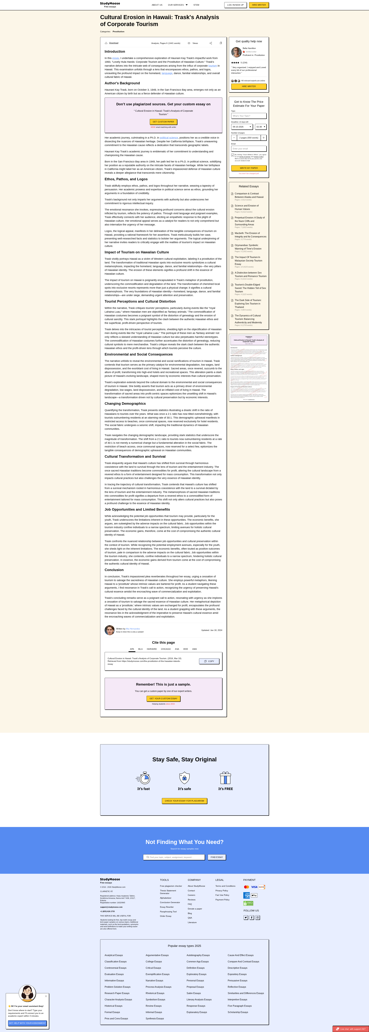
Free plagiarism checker (171, 886)
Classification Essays (116, 961)
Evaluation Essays (114, 974)
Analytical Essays (114, 955)
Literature (192, 922)
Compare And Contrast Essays (243, 961)
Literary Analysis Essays (199, 999)
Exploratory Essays (196, 974)
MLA (140, 649)
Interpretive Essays (237, 999)
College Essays (154, 961)
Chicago (166, 649)
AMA (194, 649)
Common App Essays (198, 961)
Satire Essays (194, 993)
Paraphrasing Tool (168, 911)
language (167, 73)
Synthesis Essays (155, 1018)
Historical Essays (113, 1006)
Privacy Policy (221, 890)
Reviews (191, 899)
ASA (177, 649)
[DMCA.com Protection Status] (248, 903)
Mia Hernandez (133, 629)
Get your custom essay (163, 698)
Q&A (190, 918)
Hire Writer (259, 5)
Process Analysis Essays (158, 987)
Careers (191, 895)
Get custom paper (163, 122)
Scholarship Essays (238, 1012)
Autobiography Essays (198, 955)
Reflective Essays (237, 987)
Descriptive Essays (237, 968)
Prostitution (118, 31)
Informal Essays (154, 1012)
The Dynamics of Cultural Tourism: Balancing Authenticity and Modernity (248, 319)
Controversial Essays (115, 968)
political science (169, 137)
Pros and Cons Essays (116, 1018)
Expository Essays (237, 974)
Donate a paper (195, 909)
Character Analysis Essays (118, 999)
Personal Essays (195, 980)
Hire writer (249, 86)
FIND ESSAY (217, 857)
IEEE (185, 649)
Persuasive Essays (237, 980)
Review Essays (154, 1006)
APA (132, 649)
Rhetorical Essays (155, 993)
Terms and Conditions (225, 886)
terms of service (245, 156)
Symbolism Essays (155, 999)
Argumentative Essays (157, 955)
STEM (196, 5)
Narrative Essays (154, 980)
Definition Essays (196, 968)
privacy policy (258, 156)
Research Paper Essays (117, 993)
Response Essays (196, 1006)
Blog (190, 913)
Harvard (152, 649)
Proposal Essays (195, 987)
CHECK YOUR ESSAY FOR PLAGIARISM (184, 801)
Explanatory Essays (197, 1012)
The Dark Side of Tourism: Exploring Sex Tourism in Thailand (248, 303)
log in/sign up (235, 5)
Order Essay (165, 916)
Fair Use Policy (222, 895)
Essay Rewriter (167, 907)
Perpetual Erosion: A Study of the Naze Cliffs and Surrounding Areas (250, 221)
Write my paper (249, 168)
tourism (212, 65)
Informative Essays (114, 980)
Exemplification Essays (158, 974)
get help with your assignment (27, 1023)
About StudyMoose (196, 886)
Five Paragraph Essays (240, 1006)
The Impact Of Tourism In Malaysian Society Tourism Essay (248, 260)
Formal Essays (112, 1012)
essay (115, 58)
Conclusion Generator (170, 902)
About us (157, 5)
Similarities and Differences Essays (246, 993)
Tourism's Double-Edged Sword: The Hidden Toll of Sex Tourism (250, 288)
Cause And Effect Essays (241, 955)
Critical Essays (153, 968)
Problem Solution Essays (117, 987)
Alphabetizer (165, 898)
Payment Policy (222, 899)
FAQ (190, 904)
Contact (191, 890)
